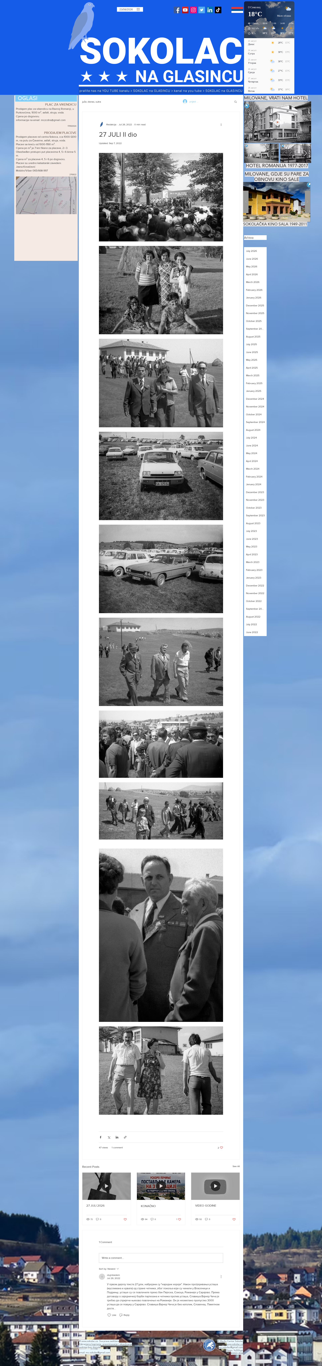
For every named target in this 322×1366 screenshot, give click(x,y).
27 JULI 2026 (95, 1205)
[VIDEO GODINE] (215, 1186)
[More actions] (221, 124)
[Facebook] (177, 10)
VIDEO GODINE (205, 1205)
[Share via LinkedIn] (117, 1137)
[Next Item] (305, 153)
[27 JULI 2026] (106, 1186)
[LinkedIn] (210, 10)
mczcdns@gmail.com (53, 120)
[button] (235, 101)
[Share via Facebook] (100, 1137)
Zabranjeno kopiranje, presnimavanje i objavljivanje (105, 1344)
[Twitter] (201, 10)
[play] (301, 185)
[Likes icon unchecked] (109, 1315)
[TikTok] (218, 10)
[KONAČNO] (161, 1186)
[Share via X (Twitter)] (108, 1137)
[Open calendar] (138, 9)
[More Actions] (221, 1277)
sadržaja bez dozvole (90, 1347)
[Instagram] (193, 10)
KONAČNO (148, 1206)
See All (236, 1166)
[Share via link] (125, 1137)
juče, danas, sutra (91, 101)
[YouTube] (185, 10)
